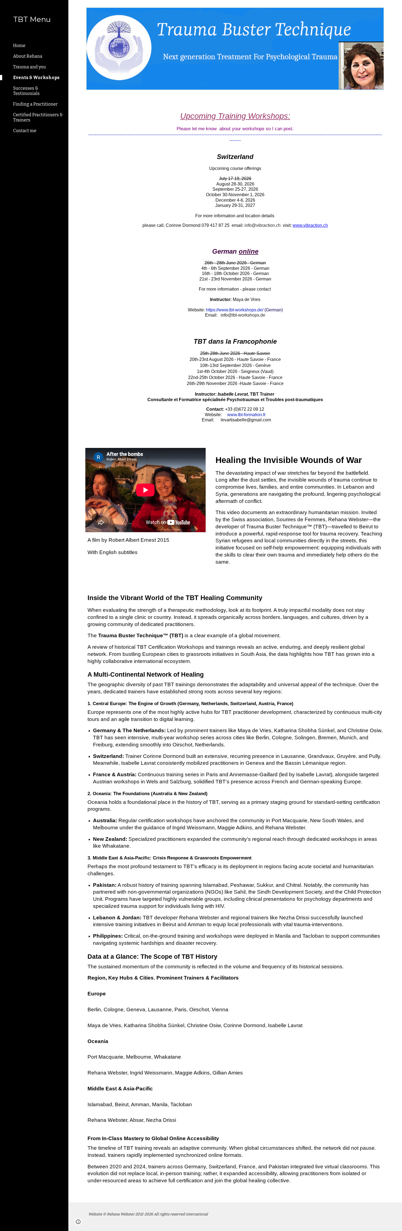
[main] (235, 269)
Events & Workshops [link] (36, 77)
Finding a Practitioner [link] (35, 104)
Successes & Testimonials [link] (26, 91)
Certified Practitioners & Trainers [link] (38, 117)
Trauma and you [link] (29, 66)
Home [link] (19, 45)
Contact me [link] (24, 130)
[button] (395, 7)
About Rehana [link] (27, 56)
